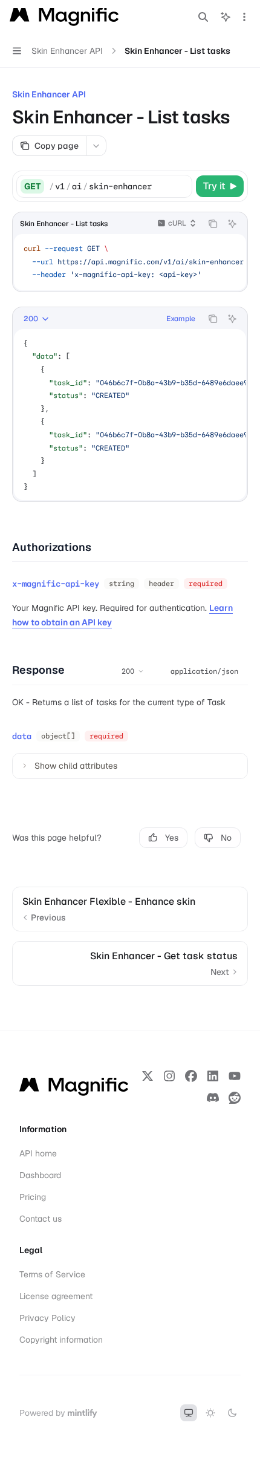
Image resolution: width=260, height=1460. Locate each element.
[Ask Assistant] (232, 224)
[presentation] (130, 262)
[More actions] (244, 16)
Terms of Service (52, 1274)
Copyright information (61, 1339)
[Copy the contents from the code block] (213, 224)
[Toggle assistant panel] (225, 16)
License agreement (56, 1296)
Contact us (40, 1218)
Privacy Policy (47, 1317)
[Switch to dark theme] (232, 1412)
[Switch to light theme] (210, 1412)
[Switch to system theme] (188, 1412)
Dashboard (40, 1175)
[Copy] (181, 186)
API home (38, 1153)
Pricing (32, 1196)
